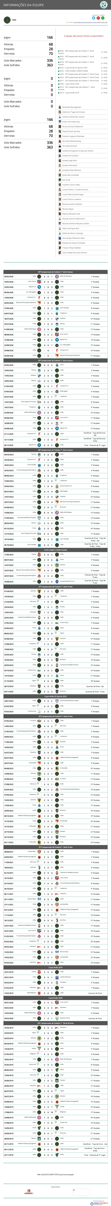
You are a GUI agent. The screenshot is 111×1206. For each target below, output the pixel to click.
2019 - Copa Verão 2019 (69, 93)
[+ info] (104, 52)
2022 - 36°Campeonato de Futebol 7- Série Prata (79, 77)
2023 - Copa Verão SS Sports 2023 (73, 68)
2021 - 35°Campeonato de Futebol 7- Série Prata (79, 80)
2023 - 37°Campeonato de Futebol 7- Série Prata (79, 74)
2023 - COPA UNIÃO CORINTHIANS (74, 71)
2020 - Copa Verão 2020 (69, 84)
